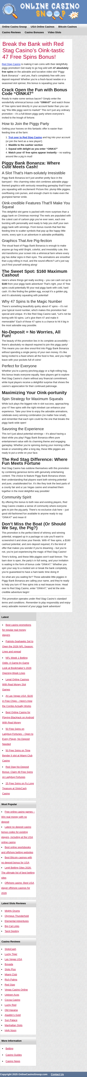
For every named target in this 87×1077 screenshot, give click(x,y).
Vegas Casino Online (16, 989)
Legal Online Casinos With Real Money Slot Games (15, 684)
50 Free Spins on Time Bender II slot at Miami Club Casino (17, 755)
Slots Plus (10, 969)
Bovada (9, 964)
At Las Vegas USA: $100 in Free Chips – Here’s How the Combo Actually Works (17, 700)
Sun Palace (11, 1020)
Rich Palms (11, 979)
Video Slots (54, 32)
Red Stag (10, 984)
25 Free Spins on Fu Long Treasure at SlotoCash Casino (18, 788)
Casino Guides (14, 1054)
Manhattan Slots (13, 1025)
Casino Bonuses (34, 32)
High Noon (10, 1030)
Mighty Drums (12, 910)
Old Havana (11, 1010)
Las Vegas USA (13, 959)
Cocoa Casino (12, 999)
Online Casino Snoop (14, 26)
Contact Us (57, 1074)
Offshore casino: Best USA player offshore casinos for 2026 (17, 887)
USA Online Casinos (42, 26)
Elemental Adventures (17, 921)
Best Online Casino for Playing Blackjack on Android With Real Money (18, 717)
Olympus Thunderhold (17, 916)
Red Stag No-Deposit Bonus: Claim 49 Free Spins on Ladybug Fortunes (17, 771)
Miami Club (11, 974)
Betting (9, 1048)
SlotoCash (10, 949)
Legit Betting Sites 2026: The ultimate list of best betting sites (18, 872)
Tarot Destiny (12, 931)
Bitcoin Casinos (67, 26)
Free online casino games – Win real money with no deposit (18, 816)
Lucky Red (10, 1005)
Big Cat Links (12, 926)
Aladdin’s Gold (13, 1015)
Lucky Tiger (11, 954)
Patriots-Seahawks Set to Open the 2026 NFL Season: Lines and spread (17, 646)
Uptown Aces (12, 994)
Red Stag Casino (11, 64)
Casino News (13, 1061)
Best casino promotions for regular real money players (16, 630)
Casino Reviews (11, 32)
